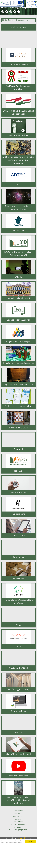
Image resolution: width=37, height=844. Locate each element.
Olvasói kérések (18, 824)
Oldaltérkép (18, 822)
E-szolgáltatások (22, 20)
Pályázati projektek (18, 830)
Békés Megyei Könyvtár (8, 20)
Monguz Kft (22, 838)
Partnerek (17, 827)
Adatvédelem (18, 811)
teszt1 (18, 819)
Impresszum (17, 816)
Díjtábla (18, 813)
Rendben (30, 841)
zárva (26, 3)
